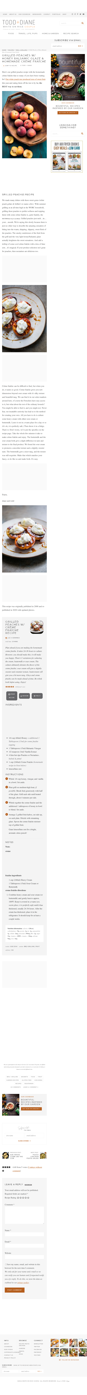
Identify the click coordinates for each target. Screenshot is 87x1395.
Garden (22, 1348)
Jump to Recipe (11, 65)
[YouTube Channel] (83, 14)
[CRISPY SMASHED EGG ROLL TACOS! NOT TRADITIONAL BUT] (64, 1343)
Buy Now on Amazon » (31, 1108)
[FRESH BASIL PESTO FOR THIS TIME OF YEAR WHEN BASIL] (83, 1352)
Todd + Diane (27, 65)
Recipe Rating (10, 1197)
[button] (6, 686)
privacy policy (23, 1282)
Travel (21, 1351)
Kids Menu (38, 1080)
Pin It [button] (38, 696)
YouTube (37, 1355)
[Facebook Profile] (75, 14)
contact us (8, 1355)
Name (8, 1230)
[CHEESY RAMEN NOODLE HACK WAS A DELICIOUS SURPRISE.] (64, 1352)
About (6, 1344)
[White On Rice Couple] (19, 24)
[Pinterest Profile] (77, 14)
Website (8, 1253)
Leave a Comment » (30, 1087)
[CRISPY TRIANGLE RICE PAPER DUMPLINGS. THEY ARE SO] (73, 1352)
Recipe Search (71, 34)
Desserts (24, 1076)
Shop (64, 14)
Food (11, 34)
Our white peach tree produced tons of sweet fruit (25, 79)
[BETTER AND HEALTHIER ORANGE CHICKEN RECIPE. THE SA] (83, 1343)
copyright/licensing (12, 1352)
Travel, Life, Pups (28, 34)
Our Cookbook (24, 14)
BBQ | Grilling (21, 50)
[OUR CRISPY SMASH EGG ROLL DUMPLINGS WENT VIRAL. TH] (55, 1352)
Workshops (37, 14)
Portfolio (56, 14)
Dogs (21, 1354)
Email (8, 1241)
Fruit (40, 1076)
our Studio (8, 1349)
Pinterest (37, 1352)
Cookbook (8, 1346)
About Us (12, 14)
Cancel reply (28, 1184)
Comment (9, 1204)
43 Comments (16, 1087)
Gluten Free (27, 1080)
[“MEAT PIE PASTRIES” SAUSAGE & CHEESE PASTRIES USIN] (55, 1343)
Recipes (11, 50)
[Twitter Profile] (80, 14)
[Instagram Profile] (72, 14)
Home (5, 14)
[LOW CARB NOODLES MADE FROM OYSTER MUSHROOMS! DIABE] (73, 1343)
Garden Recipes (12, 1080)
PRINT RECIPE (12, 695)
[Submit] (83, 23)
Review (25, 696)
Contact (47, 14)
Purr (68, 1381)
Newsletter (38, 1344)
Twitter (37, 1346)
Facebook (38, 1349)
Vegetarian (28, 1083)
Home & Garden (50, 34)
